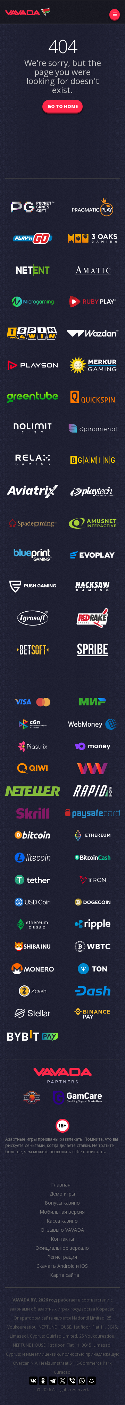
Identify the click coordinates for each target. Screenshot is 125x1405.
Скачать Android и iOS (62, 1266)
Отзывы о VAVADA (62, 1229)
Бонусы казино (62, 1202)
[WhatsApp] (82, 1381)
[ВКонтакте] (33, 1381)
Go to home (63, 106)
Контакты (62, 1238)
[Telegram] (53, 1381)
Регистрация (62, 1257)
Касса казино (62, 1220)
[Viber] (72, 1381)
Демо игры (62, 1193)
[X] (62, 1381)
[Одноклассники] (43, 1381)
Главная (60, 1184)
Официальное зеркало (62, 1248)
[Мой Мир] (92, 1381)
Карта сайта (64, 1275)
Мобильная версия (62, 1211)
